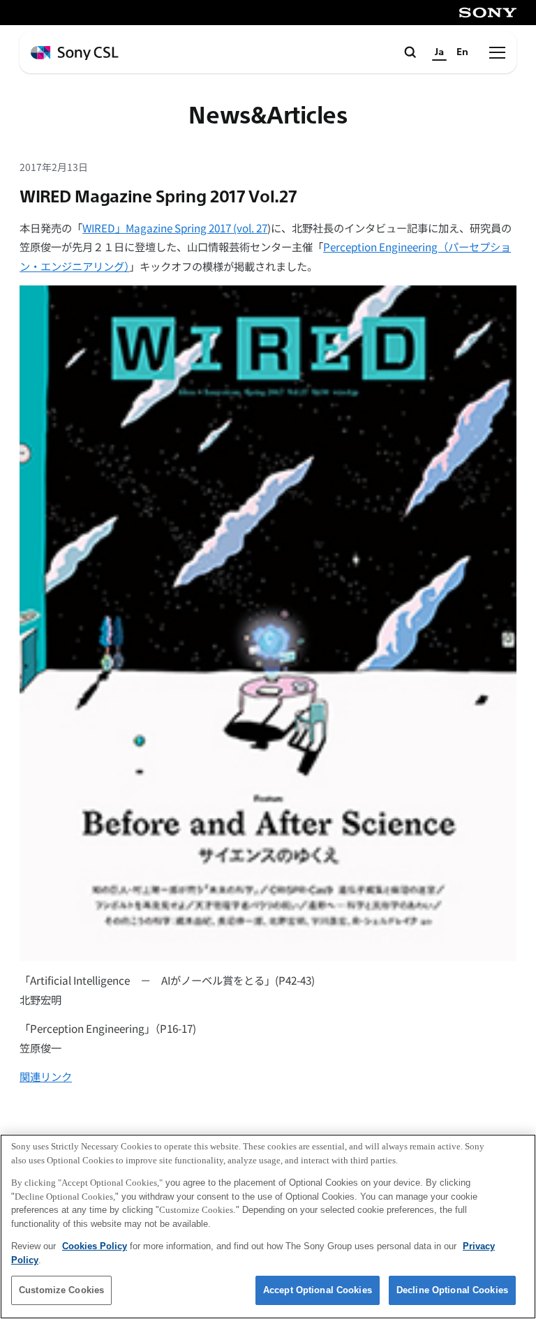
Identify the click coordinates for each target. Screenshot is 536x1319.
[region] (268, 1226)
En (462, 52)
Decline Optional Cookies (452, 1290)
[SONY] (487, 12)
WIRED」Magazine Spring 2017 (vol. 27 (174, 227)
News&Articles (267, 116)
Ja (439, 52)
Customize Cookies (61, 1290)
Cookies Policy (94, 1246)
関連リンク (46, 1076)
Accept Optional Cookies (317, 1290)
